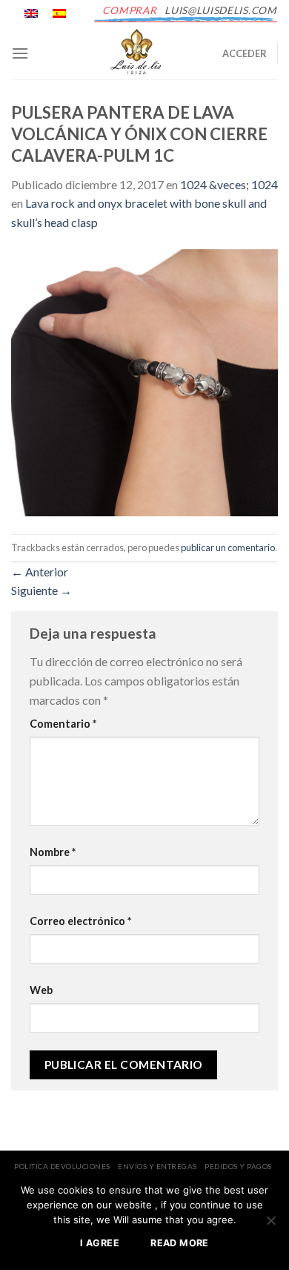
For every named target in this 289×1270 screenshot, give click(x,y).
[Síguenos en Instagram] (91, 21)
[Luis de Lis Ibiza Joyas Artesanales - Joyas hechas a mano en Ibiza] (137, 53)
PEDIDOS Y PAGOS (238, 1166)
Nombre (53, 852)
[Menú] (20, 53)
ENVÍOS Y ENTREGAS (157, 1166)
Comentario (63, 723)
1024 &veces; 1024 (229, 184)
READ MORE (179, 1242)
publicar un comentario (228, 547)
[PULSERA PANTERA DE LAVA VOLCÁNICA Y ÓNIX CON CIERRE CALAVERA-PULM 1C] (144, 381)
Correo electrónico (80, 921)
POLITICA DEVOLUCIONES (62, 1166)
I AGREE (99, 1242)
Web (41, 990)
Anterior (39, 572)
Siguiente (41, 590)
